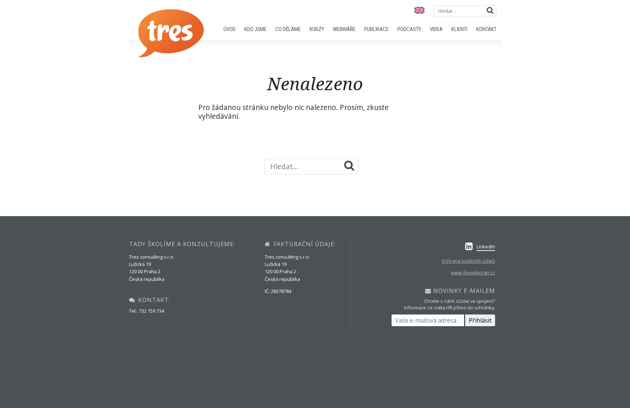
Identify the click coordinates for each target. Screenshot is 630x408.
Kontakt (486, 29)
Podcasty (409, 29)
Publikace (376, 29)
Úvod (229, 29)
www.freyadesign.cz (473, 272)
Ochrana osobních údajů (468, 261)
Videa (436, 29)
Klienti (459, 29)
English (418, 10)
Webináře (344, 29)
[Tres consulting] (171, 55)
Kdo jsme (255, 29)
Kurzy (317, 29)
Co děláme (288, 29)
